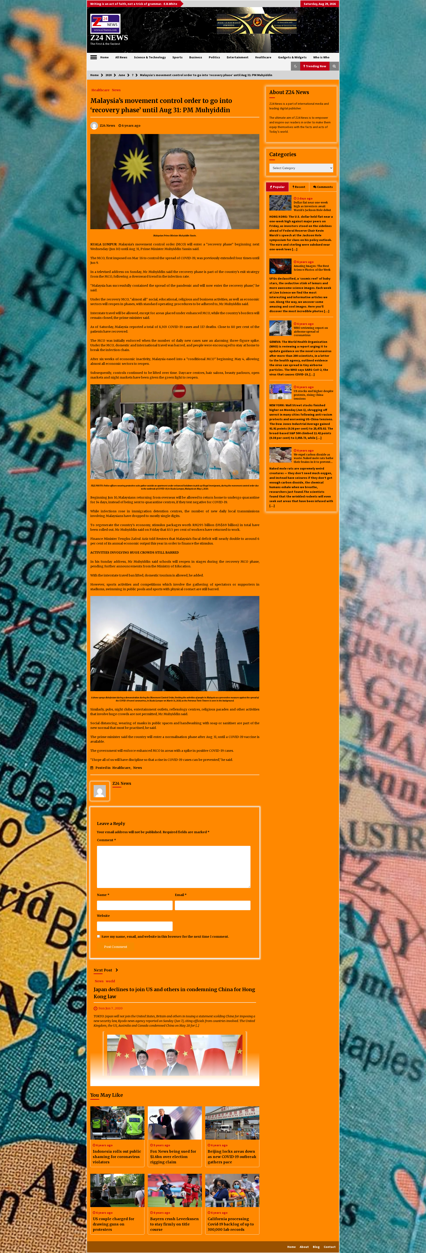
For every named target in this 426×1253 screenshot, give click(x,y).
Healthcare (263, 57)
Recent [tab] (300, 187)
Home (104, 57)
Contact (330, 1247)
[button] (295, 66)
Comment (106, 840)
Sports (177, 57)
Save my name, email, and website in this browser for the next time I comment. (165, 937)
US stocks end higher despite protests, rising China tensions (313, 395)
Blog (316, 1247)
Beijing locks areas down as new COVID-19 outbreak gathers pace (232, 1156)
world (110, 981)
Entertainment (237, 57)
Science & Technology (150, 57)
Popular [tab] (279, 187)
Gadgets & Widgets (292, 57)
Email (181, 895)
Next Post (103, 970)
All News (121, 57)
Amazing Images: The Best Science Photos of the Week (312, 267)
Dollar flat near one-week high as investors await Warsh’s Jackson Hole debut (312, 206)
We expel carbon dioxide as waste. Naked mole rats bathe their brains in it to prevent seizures (313, 458)
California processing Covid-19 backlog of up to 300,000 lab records (231, 1224)
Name (103, 895)
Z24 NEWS (109, 37)
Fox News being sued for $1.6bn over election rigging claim (173, 1156)
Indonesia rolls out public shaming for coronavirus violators (117, 1156)
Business (195, 57)
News (116, 90)
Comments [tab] (325, 187)
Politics (214, 57)
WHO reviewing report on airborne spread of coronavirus (311, 331)
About (304, 1247)
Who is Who (321, 57)
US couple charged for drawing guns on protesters (113, 1224)
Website (103, 916)
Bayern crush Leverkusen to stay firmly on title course (174, 1224)
